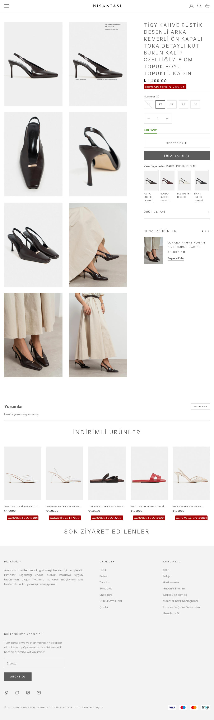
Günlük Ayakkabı (110, 601)
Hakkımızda (171, 582)
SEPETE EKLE (176, 143)
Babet (103, 576)
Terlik (103, 570)
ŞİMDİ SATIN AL (177, 156)
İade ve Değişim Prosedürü (181, 607)
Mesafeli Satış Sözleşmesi (180, 601)
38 (171, 104)
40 (195, 104)
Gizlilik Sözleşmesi (175, 595)
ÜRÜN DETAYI (155, 211)
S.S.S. (166, 570)
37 (160, 104)
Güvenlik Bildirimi (174, 589)
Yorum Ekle (200, 406)
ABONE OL (17, 676)
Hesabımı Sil (171, 613)
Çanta (103, 607)
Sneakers (105, 595)
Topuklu (104, 582)
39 (183, 104)
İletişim (167, 576)
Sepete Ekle (176, 258)
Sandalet (105, 589)
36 (148, 104)
